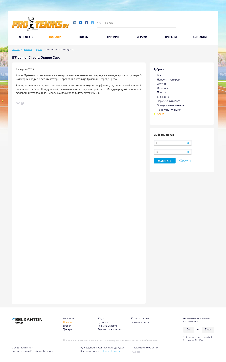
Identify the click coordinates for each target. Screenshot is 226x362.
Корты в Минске (140, 318)
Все (159, 75)
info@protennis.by (110, 351)
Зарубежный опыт (168, 101)
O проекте (26, 37)
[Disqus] (78, 162)
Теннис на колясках (169, 109)
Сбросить (185, 160)
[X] (22, 103)
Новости (55, 37)
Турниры (113, 37)
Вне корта (163, 96)
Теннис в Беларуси (108, 325)
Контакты (200, 37)
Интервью (163, 88)
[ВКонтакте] (18, 103)
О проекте (68, 318)
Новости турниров (168, 79)
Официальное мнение (170, 105)
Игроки (142, 37)
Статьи (161, 83)
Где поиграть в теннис (110, 329)
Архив (160, 114)
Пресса (161, 92)
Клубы (84, 37)
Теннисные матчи (140, 322)
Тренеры (171, 37)
